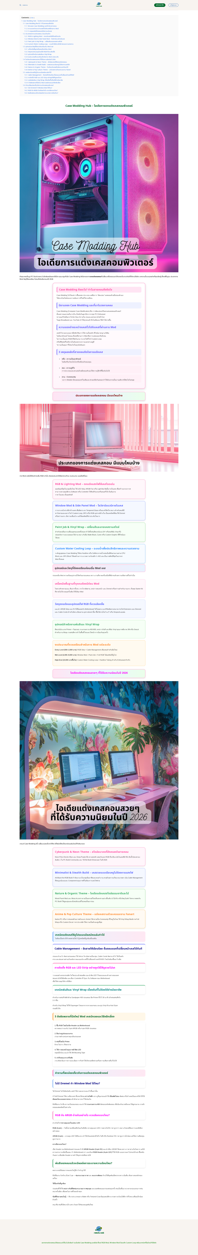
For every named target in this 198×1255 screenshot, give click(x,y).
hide (32, 18)
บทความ (25, 5)
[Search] (20, 5)
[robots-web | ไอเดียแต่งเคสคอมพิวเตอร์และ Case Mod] (99, 5)
